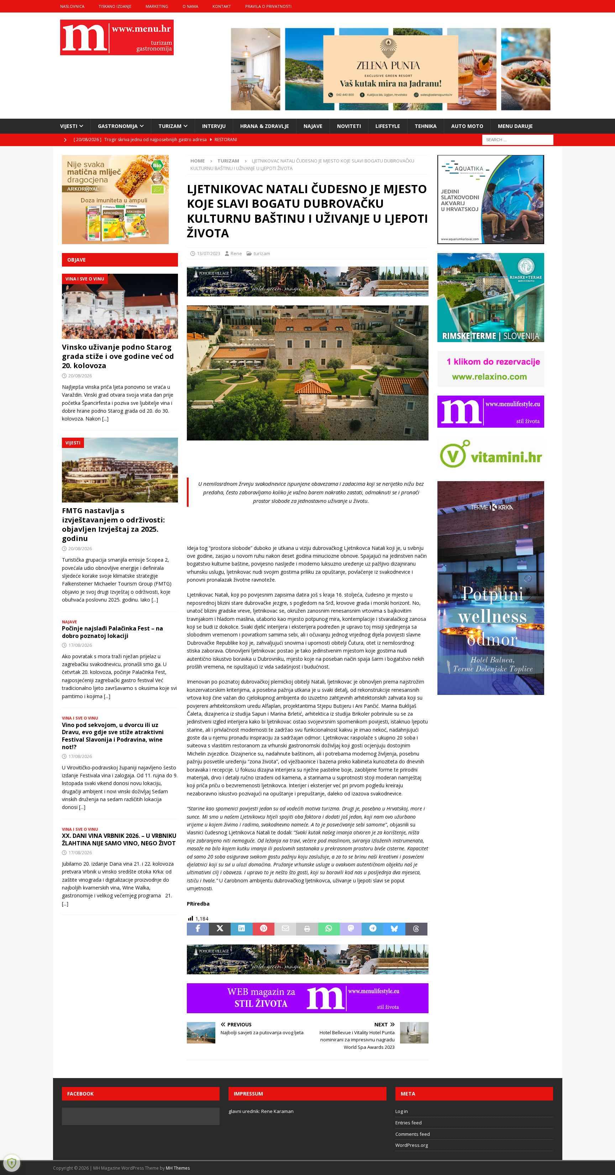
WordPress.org (411, 1145)
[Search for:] (517, 139)
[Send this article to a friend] (285, 929)
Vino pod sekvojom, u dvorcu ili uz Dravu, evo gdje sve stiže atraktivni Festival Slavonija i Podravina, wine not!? (113, 736)
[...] (105, 418)
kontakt (221, 6)
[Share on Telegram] (372, 929)
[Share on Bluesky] (394, 929)
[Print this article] (307, 929)
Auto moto (467, 126)
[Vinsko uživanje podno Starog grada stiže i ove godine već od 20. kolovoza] (120, 306)
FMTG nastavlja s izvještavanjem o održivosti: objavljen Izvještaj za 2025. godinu (113, 524)
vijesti (68, 126)
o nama (190, 6)
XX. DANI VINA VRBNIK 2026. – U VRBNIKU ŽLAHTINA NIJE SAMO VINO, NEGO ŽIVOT (119, 839)
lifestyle (387, 126)
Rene (236, 253)
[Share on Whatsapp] (329, 929)
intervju (214, 126)
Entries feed (408, 1122)
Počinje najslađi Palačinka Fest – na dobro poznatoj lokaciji (112, 632)
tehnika (426, 126)
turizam (170, 126)
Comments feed (412, 1134)
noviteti (349, 126)
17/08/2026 (80, 645)
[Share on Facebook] (198, 929)
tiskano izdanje (115, 6)
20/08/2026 (80, 375)
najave (313, 126)
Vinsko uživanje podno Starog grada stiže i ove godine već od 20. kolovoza (118, 356)
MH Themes (178, 1168)
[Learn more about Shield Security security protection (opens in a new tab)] (11, 1163)
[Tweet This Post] (220, 929)
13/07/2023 (208, 253)
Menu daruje (515, 126)
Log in (401, 1111)
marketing (157, 6)
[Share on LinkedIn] (241, 929)
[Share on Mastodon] (351, 929)
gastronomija (118, 126)
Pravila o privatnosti (268, 6)
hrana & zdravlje (264, 126)
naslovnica (72, 6)
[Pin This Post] (263, 929)
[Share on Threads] (416, 929)
